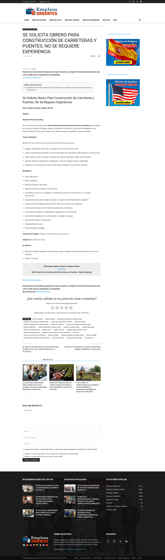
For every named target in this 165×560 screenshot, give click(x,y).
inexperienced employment (32, 332)
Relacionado (32, 90)
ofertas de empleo (53, 335)
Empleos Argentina (90, 20)
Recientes (32, 280)
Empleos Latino (46, 329)
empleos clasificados (30, 327)
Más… (115, 20)
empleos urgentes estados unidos (77, 329)
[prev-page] (24, 396)
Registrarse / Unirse (44, 1)
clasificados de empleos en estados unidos (69, 319)
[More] (40, 61)
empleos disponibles (88, 327)
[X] (137, 1)
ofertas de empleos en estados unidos (72, 335)
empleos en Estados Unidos (32, 329)
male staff (75, 332)
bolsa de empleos (37, 319)
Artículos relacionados (32, 359)
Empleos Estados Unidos (35, 26)
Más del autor (48, 359)
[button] (139, 20)
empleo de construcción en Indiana (61, 321)
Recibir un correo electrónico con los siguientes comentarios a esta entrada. (51, 454)
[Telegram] (35, 61)
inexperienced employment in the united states (56, 332)
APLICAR (61, 269)
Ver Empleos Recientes (32, 78)
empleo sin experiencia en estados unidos (36, 324)
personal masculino (58, 338)
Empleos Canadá (72, 20)
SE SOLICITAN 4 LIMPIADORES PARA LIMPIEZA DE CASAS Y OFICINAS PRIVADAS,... (46, 513)
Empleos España (39, 20)
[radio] (52, 308)
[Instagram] (133, 1)
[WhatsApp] (30, 61)
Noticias (106, 20)
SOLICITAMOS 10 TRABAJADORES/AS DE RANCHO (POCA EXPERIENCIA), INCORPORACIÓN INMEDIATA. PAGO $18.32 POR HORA (87, 387)
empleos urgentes (59, 329)
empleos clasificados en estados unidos (49, 327)
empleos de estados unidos (72, 327)
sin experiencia (89, 338)
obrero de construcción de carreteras (34, 335)
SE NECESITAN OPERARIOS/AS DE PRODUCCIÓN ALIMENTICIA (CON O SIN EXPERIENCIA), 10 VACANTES (41, 349)
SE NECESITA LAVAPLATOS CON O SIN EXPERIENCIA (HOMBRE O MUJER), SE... (47, 488)
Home (26, 20)
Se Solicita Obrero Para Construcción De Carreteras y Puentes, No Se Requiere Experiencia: (58, 87)
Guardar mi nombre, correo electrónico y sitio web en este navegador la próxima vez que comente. (61, 449)
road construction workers (74, 338)
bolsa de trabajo (50, 319)
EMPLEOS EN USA (42, 292)
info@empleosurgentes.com (74, 549)
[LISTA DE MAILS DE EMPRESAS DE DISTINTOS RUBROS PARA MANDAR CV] (70, 488)
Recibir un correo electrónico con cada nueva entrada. (44, 456)
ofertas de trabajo (91, 335)
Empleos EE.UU (55, 20)
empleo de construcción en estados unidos (36, 321)
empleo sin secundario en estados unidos (78, 324)
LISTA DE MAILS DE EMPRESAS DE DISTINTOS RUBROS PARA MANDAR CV (88, 488)
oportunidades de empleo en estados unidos (37, 338)
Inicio (24, 26)
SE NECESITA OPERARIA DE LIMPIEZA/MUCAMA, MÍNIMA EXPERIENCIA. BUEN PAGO (82, 348)
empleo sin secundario (57, 324)
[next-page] (27, 396)
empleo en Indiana (79, 321)
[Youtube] (140, 1)
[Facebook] (129, 1)
